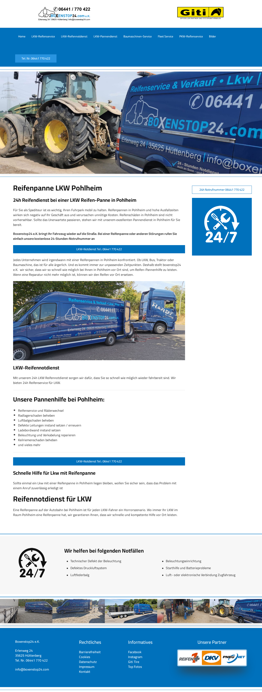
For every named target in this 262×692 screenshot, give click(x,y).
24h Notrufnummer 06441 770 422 (221, 190)
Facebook (134, 652)
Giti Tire (133, 662)
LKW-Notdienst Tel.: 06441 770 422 (99, 249)
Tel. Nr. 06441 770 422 (35, 58)
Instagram (135, 657)
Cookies (84, 657)
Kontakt (84, 671)
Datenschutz (88, 662)
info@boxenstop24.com (32, 669)
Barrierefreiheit (90, 652)
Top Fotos (135, 667)
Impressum (86, 667)
